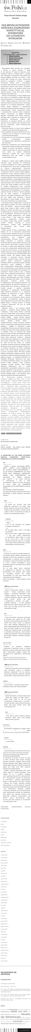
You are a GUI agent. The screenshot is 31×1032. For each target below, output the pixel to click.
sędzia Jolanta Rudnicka (5, 1021)
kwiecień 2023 (4, 863)
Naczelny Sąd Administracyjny (14, 433)
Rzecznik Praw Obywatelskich (23, 1019)
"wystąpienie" (5, 45)
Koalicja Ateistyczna (5, 1014)
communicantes (13, 1009)
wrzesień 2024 (4, 857)
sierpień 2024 (4, 860)
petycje (2, 834)
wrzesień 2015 (4, 929)
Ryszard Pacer (6, 725)
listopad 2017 (4, 881)
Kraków (14, 1014)
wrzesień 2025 (4, 855)
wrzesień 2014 (4, 953)
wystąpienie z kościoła (6, 842)
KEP (29, 1011)
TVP (29, 1021)
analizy (2, 824)
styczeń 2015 (4, 942)
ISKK (25, 1012)
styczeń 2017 (4, 892)
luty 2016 (3, 916)
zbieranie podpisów (5, 845)
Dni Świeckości (27, 1009)
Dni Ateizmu (20, 1009)
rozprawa (15, 1019)
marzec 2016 (4, 913)
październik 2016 (5, 897)
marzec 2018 (4, 873)
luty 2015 (3, 939)
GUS (20, 1012)
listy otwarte (3, 832)
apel (7, 1009)
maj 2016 (3, 908)
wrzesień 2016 (4, 900)
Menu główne (29, 2)
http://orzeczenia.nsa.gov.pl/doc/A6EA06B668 (17, 732)
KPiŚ (11, 1014)
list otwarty (19, 1014)
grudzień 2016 (4, 894)
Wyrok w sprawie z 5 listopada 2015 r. (9, 440)
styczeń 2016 (4, 918)
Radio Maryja (4, 837)
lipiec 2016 (3, 905)
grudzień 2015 (4, 921)
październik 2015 (5, 926)
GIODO (10, 45)
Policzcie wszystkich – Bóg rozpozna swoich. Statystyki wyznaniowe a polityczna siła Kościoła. (15, 447)
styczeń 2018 (4, 878)
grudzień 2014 (4, 945)
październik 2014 (5, 950)
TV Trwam (25, 1021)
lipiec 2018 (3, 868)
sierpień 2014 (4, 955)
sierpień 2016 (4, 902)
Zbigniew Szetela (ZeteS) (15, 43)
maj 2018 (3, 870)
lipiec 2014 (3, 958)
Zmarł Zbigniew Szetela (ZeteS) (8, 983)
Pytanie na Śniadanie (9, 1019)
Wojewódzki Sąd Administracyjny (11, 1023)
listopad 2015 (4, 923)
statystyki (17, 1021)
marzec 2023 (4, 865)
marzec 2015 (4, 937)
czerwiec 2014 (4, 961)
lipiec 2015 (3, 931)
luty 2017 (3, 889)
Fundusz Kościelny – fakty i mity (8, 986)
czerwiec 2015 (4, 934)
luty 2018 (3, 876)
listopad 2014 (4, 947)
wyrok (23, 1023)
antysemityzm (3, 1009)
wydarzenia (3, 840)
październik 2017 (5, 884)
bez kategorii (4, 826)
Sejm (11, 1021)
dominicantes (5, 1011)
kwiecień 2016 (4, 910)
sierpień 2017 (4, 886)
